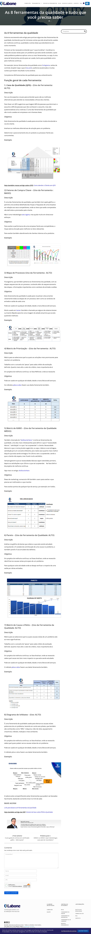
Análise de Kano (26, 440)
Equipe (48, 912)
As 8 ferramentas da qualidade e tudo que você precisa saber (45, 15)
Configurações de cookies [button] (69, 931)
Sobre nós (28, 3)
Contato (76, 3)
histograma (46, 65)
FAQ (81, 3)
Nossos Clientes (67, 3)
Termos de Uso (79, 913)
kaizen (18, 310)
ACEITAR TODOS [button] (83, 931)
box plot (28, 68)
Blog (59, 3)
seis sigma (26, 215)
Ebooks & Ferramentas (50, 3)
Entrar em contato (28, 926)
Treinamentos (36, 3)
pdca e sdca (17, 385)
